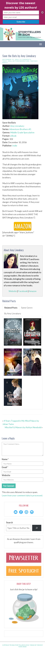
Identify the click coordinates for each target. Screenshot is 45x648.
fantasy (34, 61)
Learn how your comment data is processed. (22, 495)
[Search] (36, 528)
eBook (13, 135)
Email (5, 467)
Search (9, 522)
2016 (10, 61)
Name (5, 459)
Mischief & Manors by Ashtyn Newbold (23, 427)
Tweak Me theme (35, 645)
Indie (14, 145)
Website (13, 291)
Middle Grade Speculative (22, 132)
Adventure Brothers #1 (20, 129)
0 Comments (25, 59)
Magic (5, 62)
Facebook (22, 291)
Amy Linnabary (17, 126)
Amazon (32, 291)
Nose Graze (22, 646)
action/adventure (21, 61)
